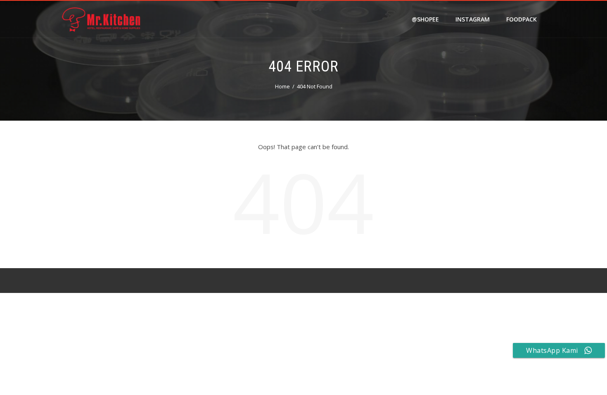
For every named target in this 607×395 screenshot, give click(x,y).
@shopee (425, 19)
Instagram (472, 19)
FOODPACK (521, 19)
